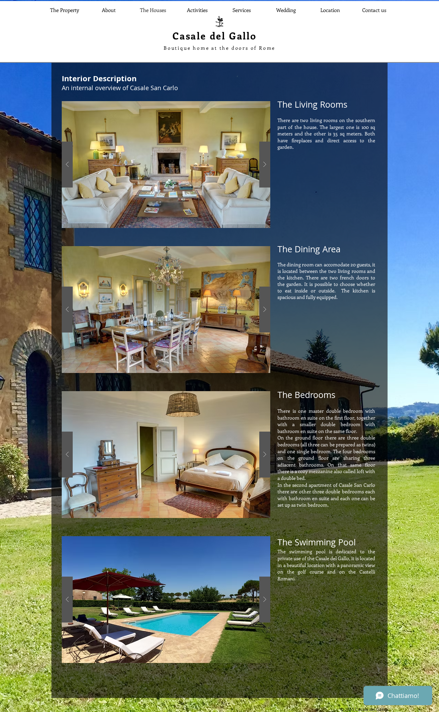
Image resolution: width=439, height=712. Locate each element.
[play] (254, 106)
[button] (166, 164)
